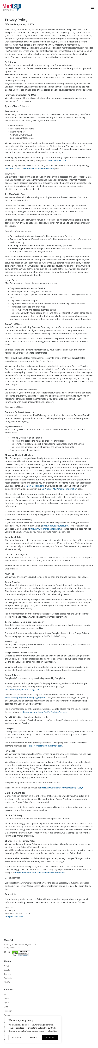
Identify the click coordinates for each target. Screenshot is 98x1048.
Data (6, 1007)
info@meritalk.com (57, 160)
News (6, 966)
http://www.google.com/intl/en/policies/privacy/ (44, 712)
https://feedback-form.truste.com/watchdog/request (40, 872)
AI (5, 994)
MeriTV (7, 982)
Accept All (50, 1037)
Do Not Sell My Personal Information (59, 488)
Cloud (6, 998)
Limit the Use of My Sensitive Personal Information (29, 168)
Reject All (33, 1037)
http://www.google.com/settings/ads (22, 689)
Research (8, 1011)
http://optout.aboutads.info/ (55, 525)
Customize (16, 1037)
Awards (7, 1015)
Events (7, 970)
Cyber (6, 1003)
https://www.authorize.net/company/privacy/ (61, 787)
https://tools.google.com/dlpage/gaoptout (25, 697)
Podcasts (8, 978)
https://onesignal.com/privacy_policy (45, 745)
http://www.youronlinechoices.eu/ (45, 528)
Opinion (7, 974)
